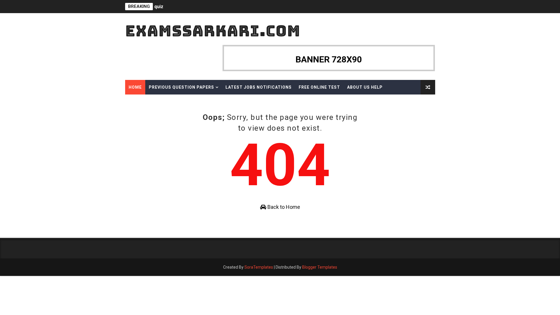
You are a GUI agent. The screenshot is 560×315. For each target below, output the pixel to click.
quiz (158, 6)
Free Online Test (319, 87)
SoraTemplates (258, 267)
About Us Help (365, 87)
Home (135, 87)
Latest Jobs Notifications (258, 87)
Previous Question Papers (181, 87)
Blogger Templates (319, 267)
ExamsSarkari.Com (212, 31)
